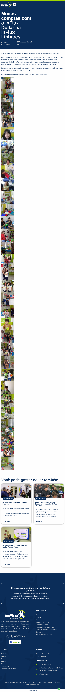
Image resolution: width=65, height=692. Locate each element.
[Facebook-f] (11, 636)
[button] (14, 4)
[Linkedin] (19, 636)
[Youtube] (15, 636)
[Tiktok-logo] (23, 636)
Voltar (39, 685)
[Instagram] (7, 636)
